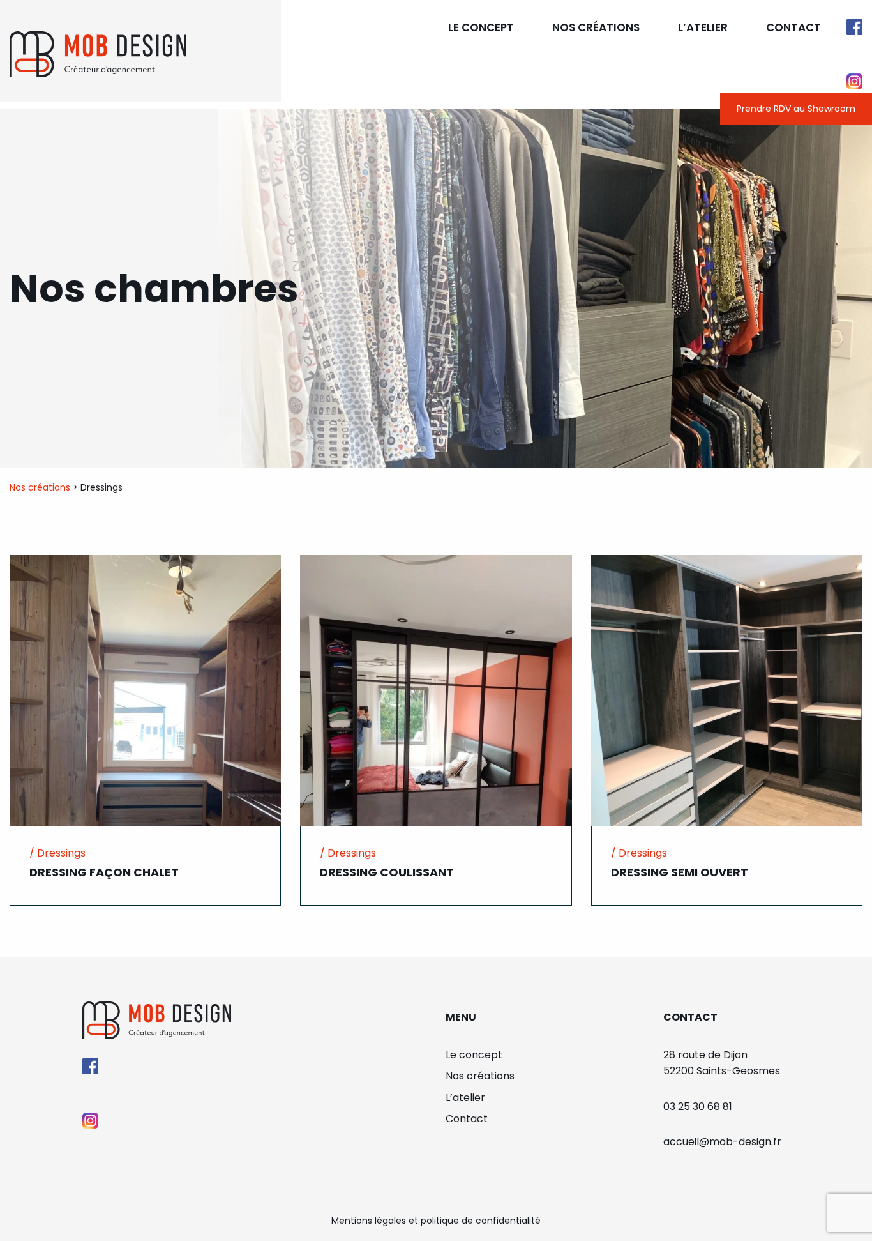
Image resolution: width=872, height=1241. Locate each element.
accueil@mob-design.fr (722, 1141)
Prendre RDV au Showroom (796, 108)
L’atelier (703, 27)
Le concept (481, 27)
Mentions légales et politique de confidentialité (436, 1220)
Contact (793, 27)
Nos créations (596, 27)
